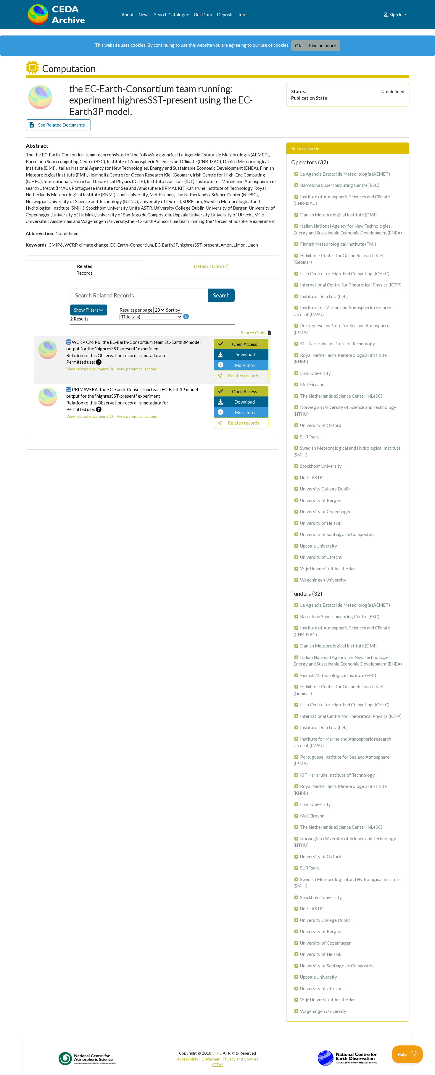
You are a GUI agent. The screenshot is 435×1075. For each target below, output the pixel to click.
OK (298, 45)
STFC (217, 1053)
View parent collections (137, 369)
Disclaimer (211, 1059)
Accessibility (187, 1059)
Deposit (225, 14)
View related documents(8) (89, 369)
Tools (243, 14)
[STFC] (347, 1057)
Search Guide (254, 332)
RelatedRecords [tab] (84, 269)
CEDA (217, 1064)
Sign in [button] (396, 14)
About (128, 14)
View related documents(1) (89, 416)
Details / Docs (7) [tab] (211, 266)
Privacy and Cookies (240, 1059)
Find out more (322, 45)
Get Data (203, 14)
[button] (58, 124)
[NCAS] (88, 1058)
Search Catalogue (171, 14)
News (143, 14)
